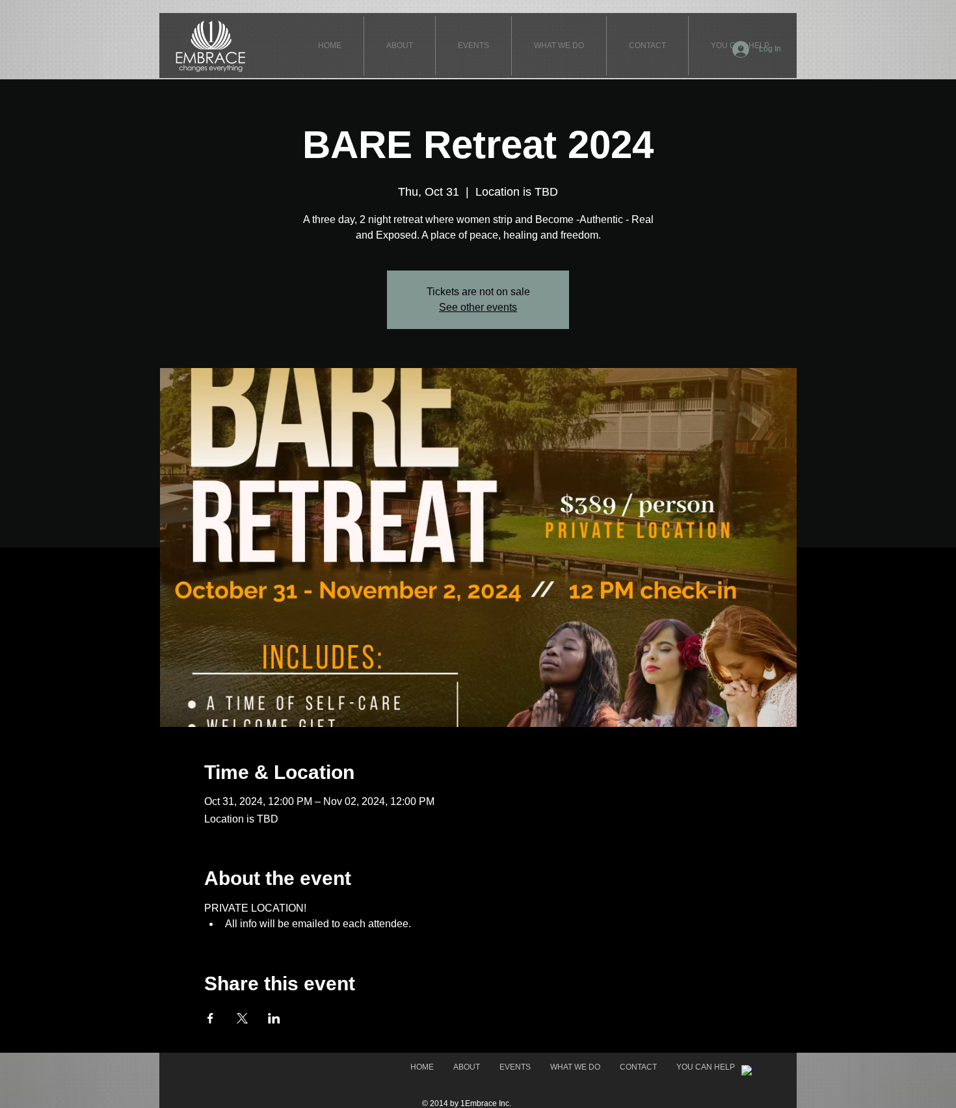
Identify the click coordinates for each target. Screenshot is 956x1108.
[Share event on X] (242, 1018)
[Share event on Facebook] (210, 1018)
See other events (478, 307)
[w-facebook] (746, 1070)
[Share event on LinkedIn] (274, 1018)
